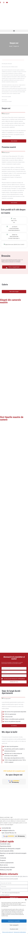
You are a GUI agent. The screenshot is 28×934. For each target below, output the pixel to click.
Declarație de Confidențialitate (20, 932)
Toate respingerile (14, 925)
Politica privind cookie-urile (7, 932)
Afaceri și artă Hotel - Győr (6, 817)
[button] (26, 899)
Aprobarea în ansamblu (14, 921)
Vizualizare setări (14, 929)
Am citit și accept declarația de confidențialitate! (14, 678)
